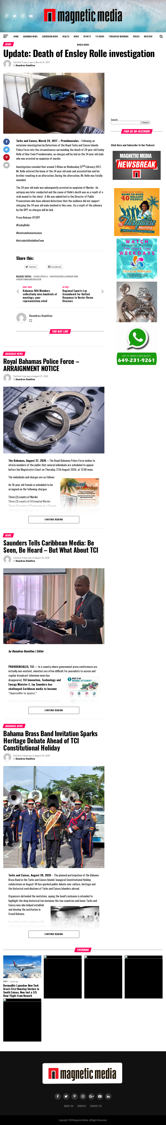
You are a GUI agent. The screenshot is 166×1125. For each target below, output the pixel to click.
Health (65, 36)
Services (81, 1106)
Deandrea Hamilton (25, 65)
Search (114, 119)
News (76, 36)
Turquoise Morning (118, 36)
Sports (87, 36)
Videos (136, 36)
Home (16, 36)
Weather (148, 36)
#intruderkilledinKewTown (64, 277)
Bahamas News (30, 36)
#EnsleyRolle (41, 277)
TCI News (99, 36)
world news (83, 44)
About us (68, 1106)
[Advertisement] (131, 93)
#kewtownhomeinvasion (29, 280)
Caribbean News (50, 36)
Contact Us (96, 1106)
